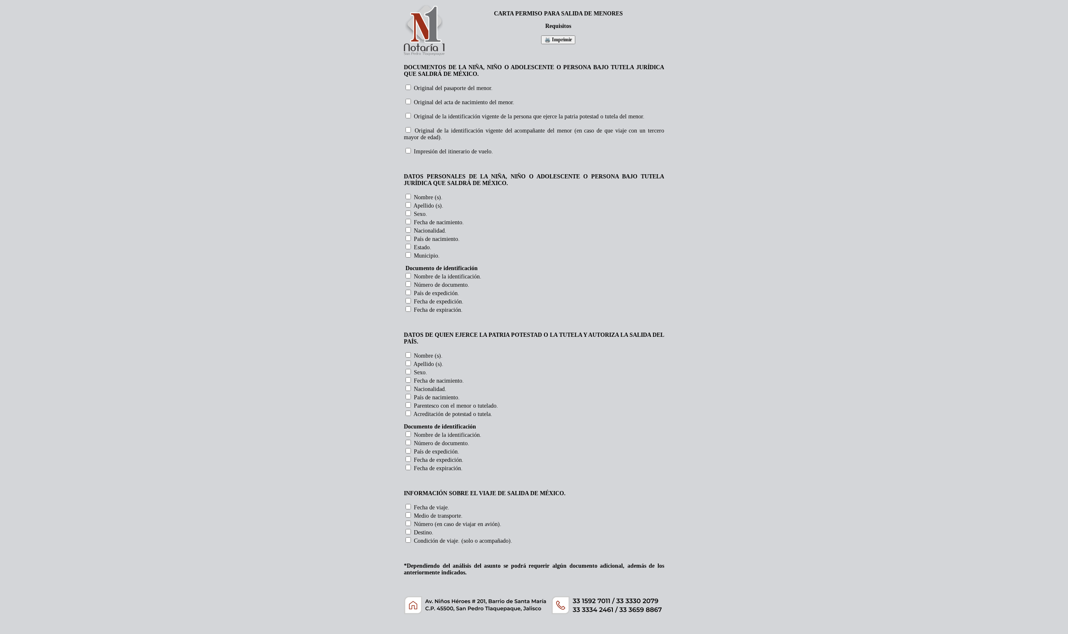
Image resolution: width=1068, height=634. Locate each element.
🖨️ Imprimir (558, 40)
